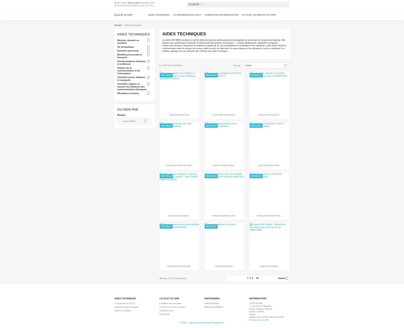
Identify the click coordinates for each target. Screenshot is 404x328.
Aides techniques (159, 15)
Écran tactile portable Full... (224, 115)
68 (257, 278)
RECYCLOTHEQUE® (213, 307)
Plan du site (164, 314)
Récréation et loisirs (128, 93)
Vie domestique (125, 47)
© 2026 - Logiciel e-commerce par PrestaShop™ (202, 323)
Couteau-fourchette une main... (179, 165)
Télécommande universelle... (179, 266)
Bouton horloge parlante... (224, 165)
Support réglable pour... (179, 115)
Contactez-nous (166, 311)
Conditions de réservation (221, 15)
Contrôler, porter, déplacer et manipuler (131, 78)
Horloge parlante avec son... (224, 216)
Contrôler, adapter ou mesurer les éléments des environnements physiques (132, 87)
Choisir (266, 65)
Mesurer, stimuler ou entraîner (128, 41)
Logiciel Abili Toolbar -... (269, 266)
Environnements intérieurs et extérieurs (131, 62)
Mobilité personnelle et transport (129, 56)
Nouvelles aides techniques (126, 307)
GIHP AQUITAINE (211, 303)
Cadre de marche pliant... (269, 165)
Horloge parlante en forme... (269, 216)
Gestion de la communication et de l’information (128, 71)
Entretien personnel (128, 50)
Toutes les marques (122, 311)
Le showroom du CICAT (187, 15)
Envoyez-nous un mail (258, 320)
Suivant (283, 278)
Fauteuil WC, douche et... (269, 115)
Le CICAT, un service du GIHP (259, 15)
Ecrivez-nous (133, 3)
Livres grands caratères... (179, 216)
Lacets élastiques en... (224, 266)
